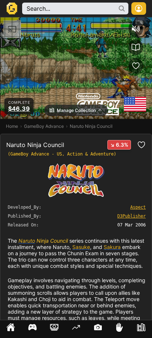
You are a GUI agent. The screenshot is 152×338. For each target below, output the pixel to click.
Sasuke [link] (81, 247)
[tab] (11, 329)
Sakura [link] (112, 247)
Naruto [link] (26, 241)
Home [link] (12, 126)
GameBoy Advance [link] (44, 126)
